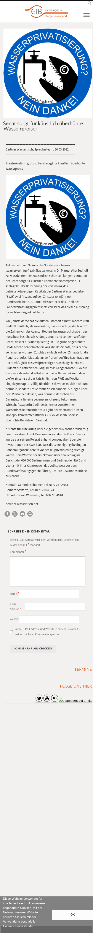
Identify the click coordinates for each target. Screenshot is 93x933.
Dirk (11, 129)
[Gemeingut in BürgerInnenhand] (46, 11)
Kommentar (18, 551)
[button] (3, 931)
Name (14, 593)
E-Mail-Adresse (15, 606)
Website (14, 619)
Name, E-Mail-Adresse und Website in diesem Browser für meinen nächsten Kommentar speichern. (47, 631)
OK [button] (73, 914)
